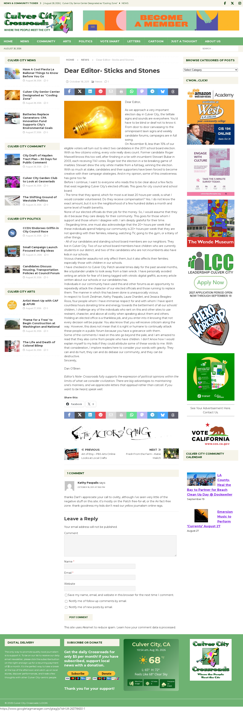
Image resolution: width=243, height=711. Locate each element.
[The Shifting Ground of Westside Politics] (12, 200)
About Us (213, 41)
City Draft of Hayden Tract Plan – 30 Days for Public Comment (40, 159)
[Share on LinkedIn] (90, 91)
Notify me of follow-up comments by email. (98, 601)
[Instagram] (239, 3)
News (24, 41)
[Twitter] (232, 3)
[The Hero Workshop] (210, 347)
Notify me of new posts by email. (91, 607)
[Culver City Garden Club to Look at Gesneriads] (12, 182)
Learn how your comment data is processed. (146, 627)
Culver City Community (27, 146)
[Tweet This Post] (80, 91)
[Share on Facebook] (69, 91)
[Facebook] (225, 3)
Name (68, 561)
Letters (133, 41)
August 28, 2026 (33, 80)
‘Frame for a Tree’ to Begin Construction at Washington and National (41, 323)
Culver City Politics (24, 219)
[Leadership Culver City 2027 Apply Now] (210, 296)
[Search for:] (219, 48)
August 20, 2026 (33, 277)
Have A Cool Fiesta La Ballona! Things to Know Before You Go (40, 73)
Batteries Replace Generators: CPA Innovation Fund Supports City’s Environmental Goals (38, 121)
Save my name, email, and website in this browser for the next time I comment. (121, 595)
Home (8, 41)
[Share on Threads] (173, 91)
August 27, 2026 (33, 132)
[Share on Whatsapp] (131, 91)
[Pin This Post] (100, 91)
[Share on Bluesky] (163, 91)
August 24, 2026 (34, 254)
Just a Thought (184, 41)
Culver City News (22, 60)
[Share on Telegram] (152, 91)
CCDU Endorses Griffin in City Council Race (41, 229)
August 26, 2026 (33, 185)
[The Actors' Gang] (121, 438)
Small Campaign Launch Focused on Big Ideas (40, 249)
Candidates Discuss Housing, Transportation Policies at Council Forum (41, 270)
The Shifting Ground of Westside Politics (40, 198)
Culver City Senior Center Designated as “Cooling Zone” (41, 95)
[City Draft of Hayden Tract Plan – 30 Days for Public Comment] (12, 159)
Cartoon (155, 41)
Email (68, 572)
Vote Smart (110, 41)
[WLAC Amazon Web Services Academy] (210, 142)
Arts (67, 41)
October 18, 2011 (79, 81)
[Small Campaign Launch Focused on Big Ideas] (12, 251)
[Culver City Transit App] (210, 398)
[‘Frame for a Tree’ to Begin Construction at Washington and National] (12, 324)
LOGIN (43, 703)
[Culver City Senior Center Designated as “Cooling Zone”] (12, 95)
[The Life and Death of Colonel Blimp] (12, 346)
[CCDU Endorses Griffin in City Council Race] (12, 232)
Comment (71, 533)
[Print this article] (121, 91)
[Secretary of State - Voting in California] (211, 443)
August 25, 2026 (33, 204)
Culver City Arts (21, 291)
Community (46, 41)
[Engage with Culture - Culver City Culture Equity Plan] (210, 193)
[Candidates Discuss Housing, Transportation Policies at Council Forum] (12, 270)
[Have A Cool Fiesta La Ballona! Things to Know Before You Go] (12, 73)
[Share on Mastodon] (142, 91)
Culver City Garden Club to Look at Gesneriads (40, 179)
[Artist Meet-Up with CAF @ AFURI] (12, 304)
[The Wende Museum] (210, 245)
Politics (85, 41)
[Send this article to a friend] (111, 91)
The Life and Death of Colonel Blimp (39, 344)
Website (69, 583)
